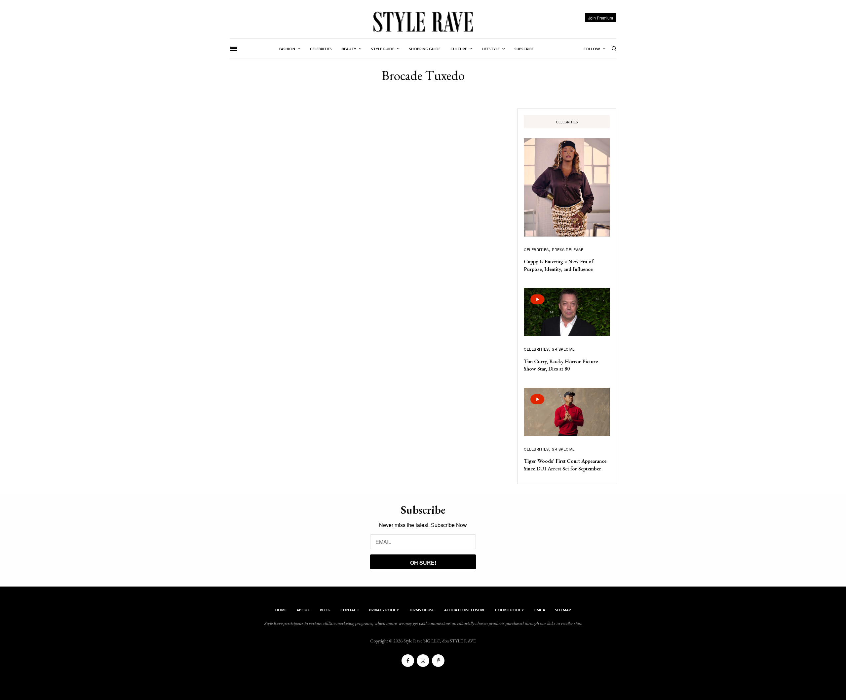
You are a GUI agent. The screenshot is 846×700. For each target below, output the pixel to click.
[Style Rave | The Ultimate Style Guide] (423, 21)
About (303, 610)
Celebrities (536, 249)
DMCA (539, 610)
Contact (349, 610)
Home (281, 610)
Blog (325, 610)
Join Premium (600, 18)
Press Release (567, 249)
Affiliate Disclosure (464, 610)
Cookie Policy (509, 610)
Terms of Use (421, 610)
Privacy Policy (384, 610)
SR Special (563, 349)
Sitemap (563, 610)
